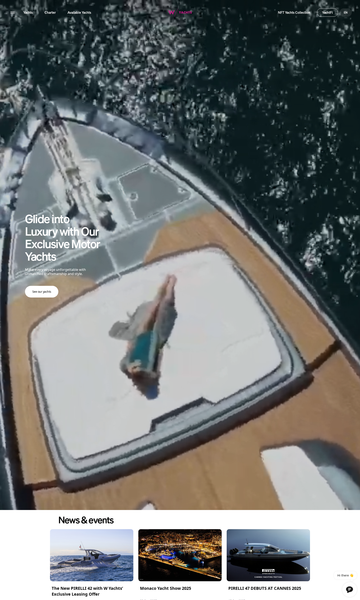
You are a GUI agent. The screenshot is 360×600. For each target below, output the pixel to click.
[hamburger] (12, 12)
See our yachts (41, 292)
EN (346, 12)
